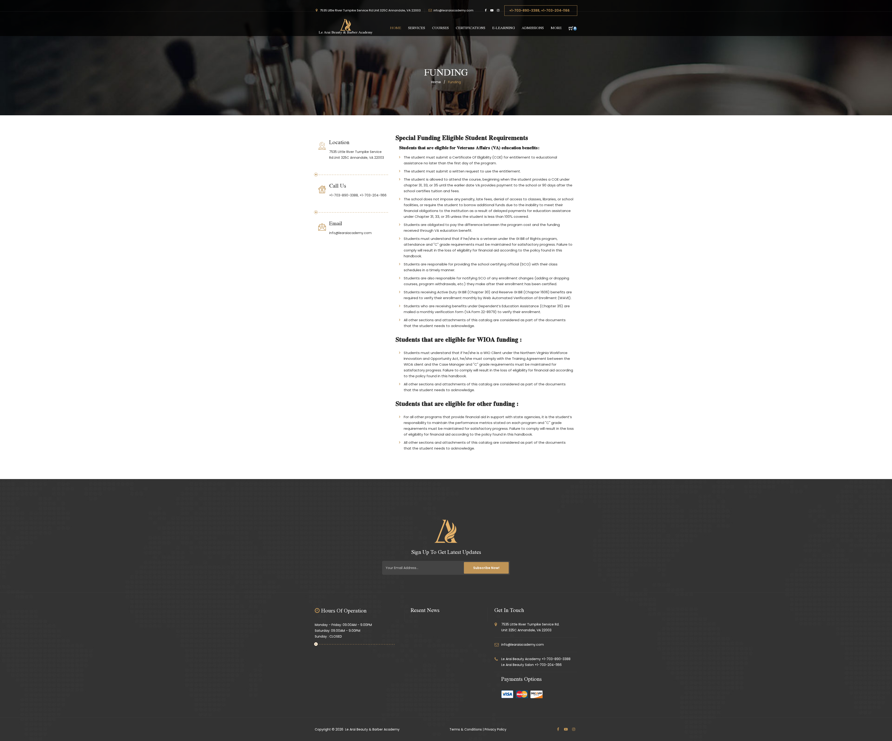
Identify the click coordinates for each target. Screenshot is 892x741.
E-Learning (503, 28)
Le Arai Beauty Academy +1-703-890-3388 (536, 659)
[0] (569, 28)
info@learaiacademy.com (453, 10)
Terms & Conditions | (466, 729)
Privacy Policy (495, 729)
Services (416, 28)
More (556, 28)
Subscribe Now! (486, 568)
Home (395, 28)
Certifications (470, 28)
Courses (440, 28)
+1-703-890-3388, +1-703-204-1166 (539, 10)
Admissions (533, 28)
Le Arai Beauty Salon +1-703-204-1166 (531, 664)
